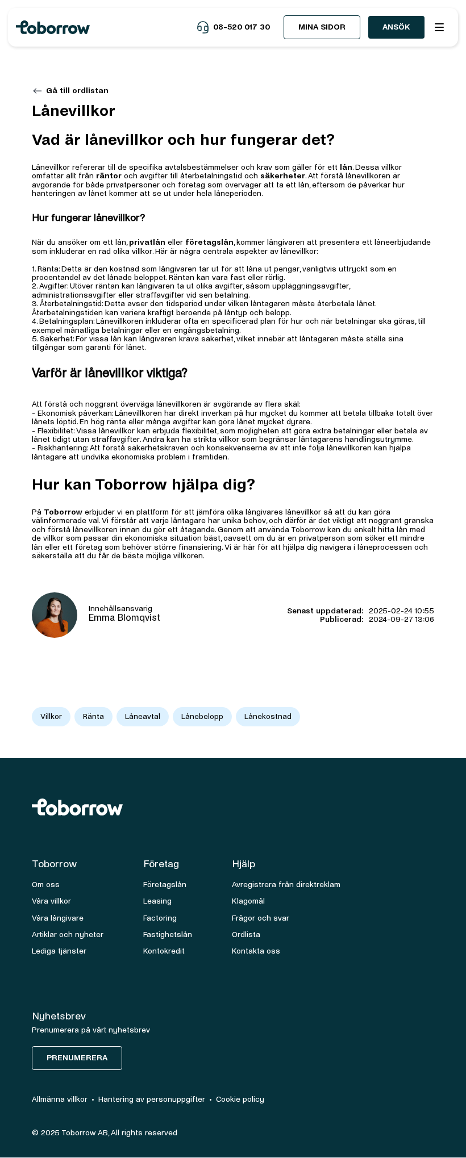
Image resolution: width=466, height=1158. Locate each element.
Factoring (160, 918)
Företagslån (164, 884)
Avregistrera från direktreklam (286, 884)
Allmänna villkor (60, 1099)
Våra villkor (51, 901)
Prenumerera (77, 1058)
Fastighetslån (167, 934)
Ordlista (246, 934)
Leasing (157, 901)
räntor (109, 176)
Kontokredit (164, 951)
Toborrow (63, 512)
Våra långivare (58, 918)
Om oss (46, 884)
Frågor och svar (260, 918)
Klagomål (248, 901)
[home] (106, 27)
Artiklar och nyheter (67, 934)
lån (346, 167)
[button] (439, 27)
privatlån (147, 242)
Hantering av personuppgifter (151, 1099)
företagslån (209, 242)
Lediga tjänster (59, 951)
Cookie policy (240, 1099)
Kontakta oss (256, 951)
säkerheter (282, 176)
